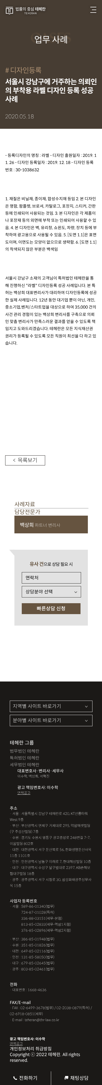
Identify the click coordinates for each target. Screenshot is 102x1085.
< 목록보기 (25, 460)
